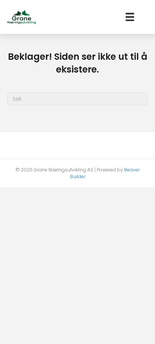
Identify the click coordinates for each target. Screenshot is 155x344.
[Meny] (129, 17)
